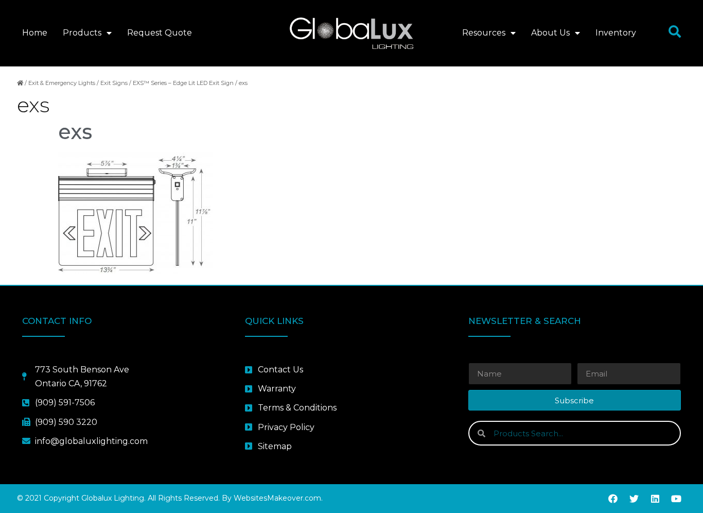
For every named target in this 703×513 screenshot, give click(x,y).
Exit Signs (114, 83)
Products (82, 33)
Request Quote (159, 33)
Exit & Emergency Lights (61, 83)
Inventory (615, 33)
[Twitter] (634, 498)
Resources (483, 33)
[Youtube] (676, 498)
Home (34, 33)
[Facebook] (613, 498)
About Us (550, 33)
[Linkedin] (655, 498)
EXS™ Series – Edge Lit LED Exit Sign (183, 83)
